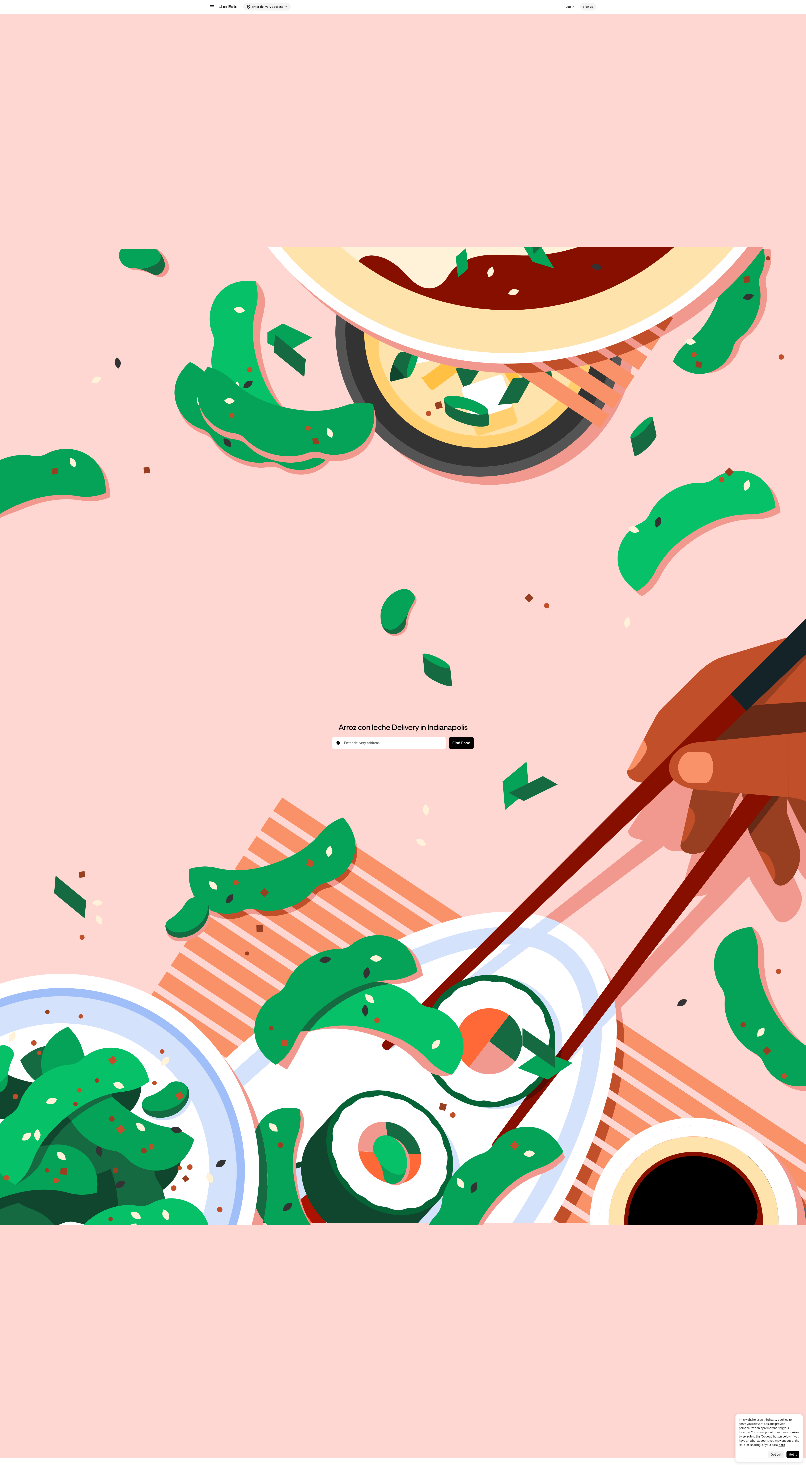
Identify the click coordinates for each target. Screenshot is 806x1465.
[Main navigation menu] (212, 7)
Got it (793, 1454)
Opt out (776, 1454)
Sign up (588, 6)
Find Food (461, 743)
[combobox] (392, 743)
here (782, 1445)
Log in (570, 6)
